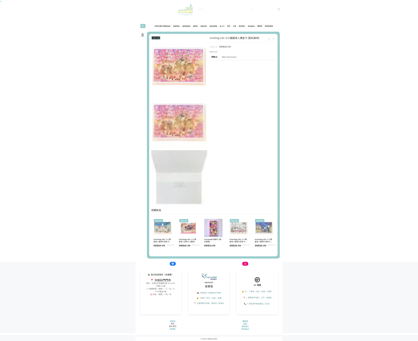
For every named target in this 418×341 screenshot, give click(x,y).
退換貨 (172, 321)
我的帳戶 (245, 326)
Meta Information (229, 57)
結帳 (245, 323)
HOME (172, 329)
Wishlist (245, 329)
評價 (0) (214, 57)
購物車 (245, 321)
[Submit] (253, 9)
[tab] (214, 57)
